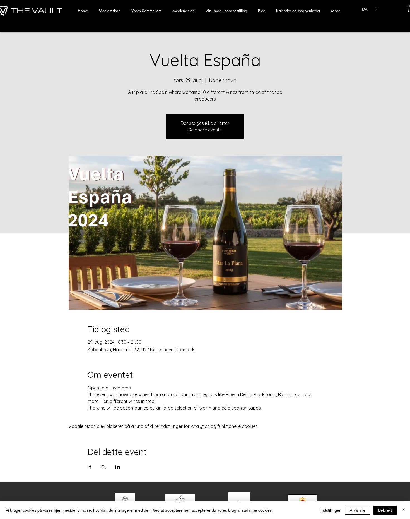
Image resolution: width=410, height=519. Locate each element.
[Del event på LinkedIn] (117, 467)
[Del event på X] (104, 467)
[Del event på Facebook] (90, 467)
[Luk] (403, 510)
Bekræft (385, 510)
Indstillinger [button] (330, 510)
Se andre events (205, 130)
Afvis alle (357, 510)
